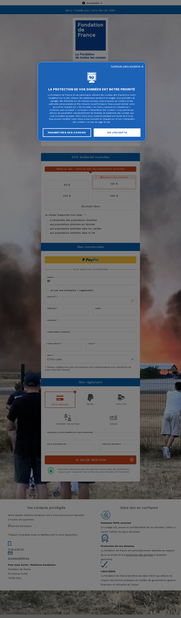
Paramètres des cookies (67, 132)
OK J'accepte (117, 132)
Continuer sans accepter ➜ (127, 66)
